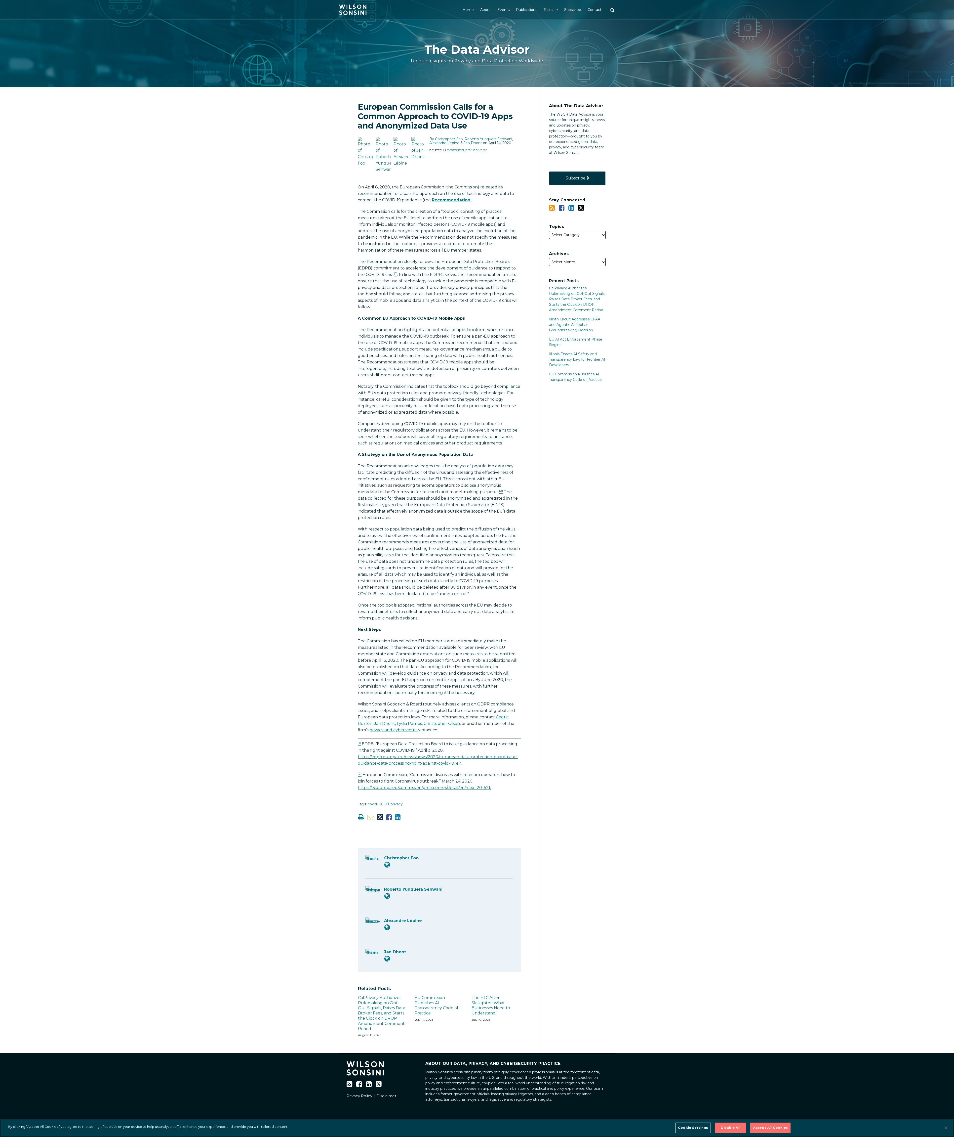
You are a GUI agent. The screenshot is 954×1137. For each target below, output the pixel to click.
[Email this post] (370, 817)
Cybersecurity (459, 150)
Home (468, 9)
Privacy (480, 150)
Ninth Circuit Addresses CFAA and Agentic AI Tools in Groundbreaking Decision (574, 324)
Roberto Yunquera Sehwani (488, 139)
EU (386, 804)
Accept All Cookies (770, 1128)
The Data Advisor (477, 50)
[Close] (946, 1127)
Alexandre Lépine (444, 143)
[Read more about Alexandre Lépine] (387, 927)
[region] (477, 1128)
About (485, 9)
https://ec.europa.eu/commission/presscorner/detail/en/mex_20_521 (424, 787)
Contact (594, 9)
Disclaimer (386, 1095)
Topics (549, 9)
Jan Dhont (473, 143)
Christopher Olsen (442, 723)
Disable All (730, 1128)
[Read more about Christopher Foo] (387, 864)
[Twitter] (581, 207)
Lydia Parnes (409, 723)
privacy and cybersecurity (394, 730)
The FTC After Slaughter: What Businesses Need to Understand (491, 1005)
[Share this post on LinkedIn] (397, 817)
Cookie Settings (693, 1128)
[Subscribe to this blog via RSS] (552, 208)
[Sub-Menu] (556, 10)
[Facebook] (561, 208)
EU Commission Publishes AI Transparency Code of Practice (436, 1005)
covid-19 (375, 804)
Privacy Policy (359, 1095)
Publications (526, 9)
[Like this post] (389, 817)
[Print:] (361, 817)
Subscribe (572, 9)
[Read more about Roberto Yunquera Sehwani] (387, 896)
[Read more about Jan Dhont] (387, 958)
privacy (397, 804)
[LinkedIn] (571, 208)
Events (503, 9)
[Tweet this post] (380, 817)
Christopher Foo (449, 139)
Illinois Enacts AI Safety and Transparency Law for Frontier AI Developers (577, 359)
